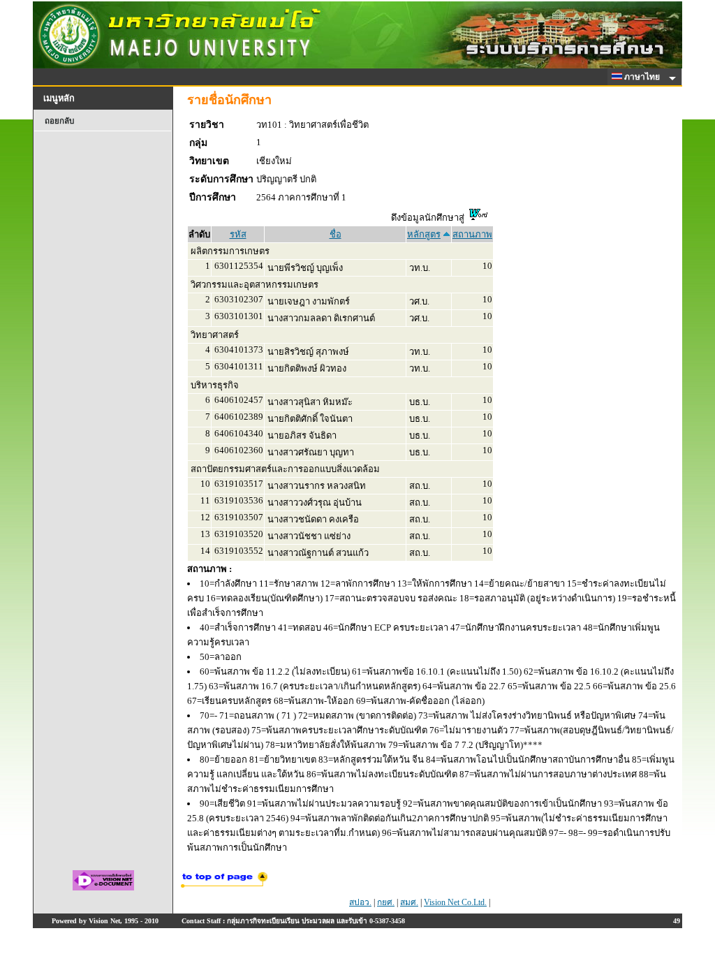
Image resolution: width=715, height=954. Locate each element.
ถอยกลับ (59, 121)
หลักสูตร (424, 234)
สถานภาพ (472, 234)
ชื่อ (335, 234)
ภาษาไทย (643, 77)
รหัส (238, 234)
